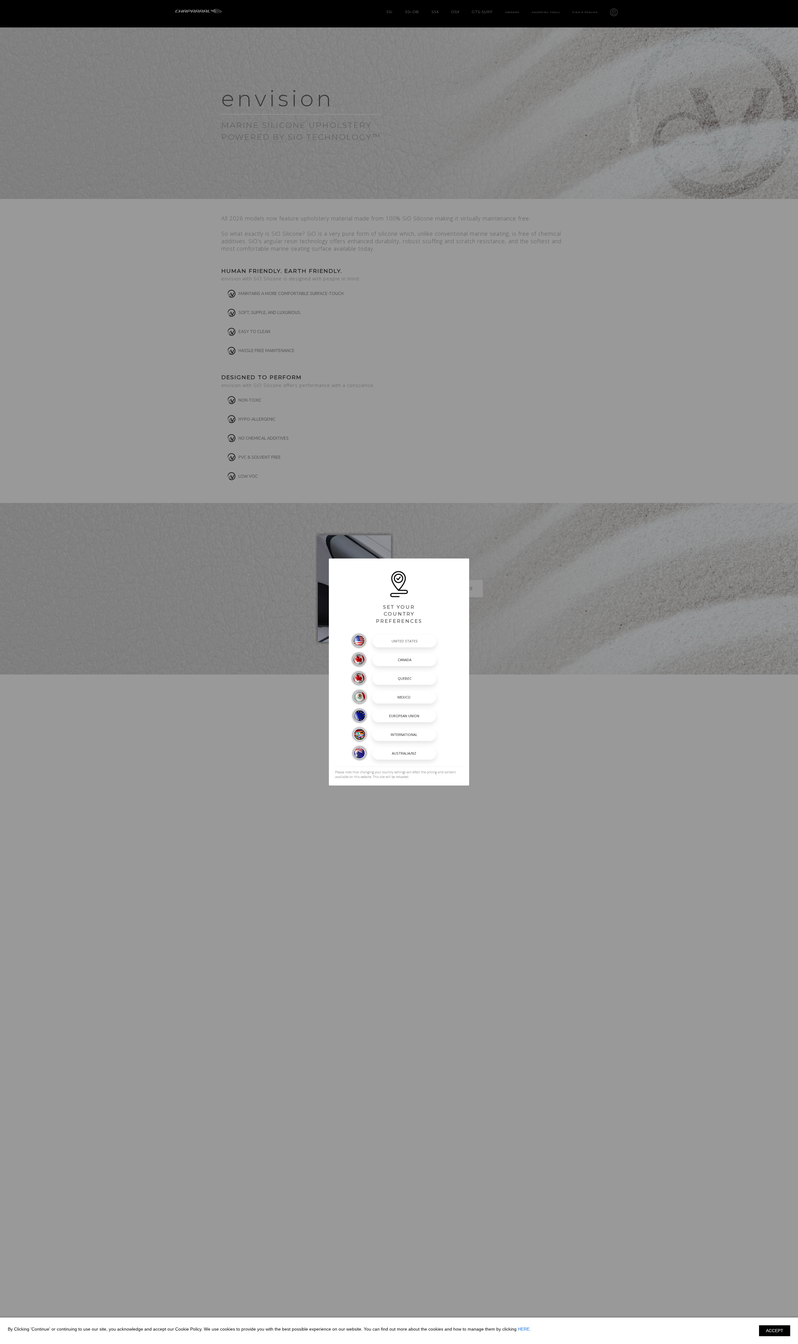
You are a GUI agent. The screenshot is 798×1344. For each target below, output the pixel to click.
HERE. (524, 1329)
